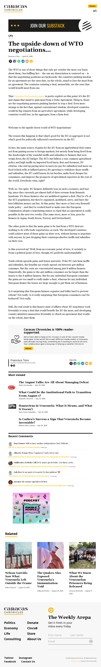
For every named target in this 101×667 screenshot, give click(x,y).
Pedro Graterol (10, 587)
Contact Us (28, 661)
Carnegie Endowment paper (29, 96)
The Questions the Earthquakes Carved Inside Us (28, 476)
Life (10, 36)
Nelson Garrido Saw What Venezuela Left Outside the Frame (18, 578)
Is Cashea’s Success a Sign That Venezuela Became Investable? (55, 420)
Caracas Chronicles (76, 591)
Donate (92, 6)
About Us (34, 639)
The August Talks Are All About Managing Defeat (54, 382)
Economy (11, 628)
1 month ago (73, 457)
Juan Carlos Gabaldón (27, 412)
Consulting (12, 639)
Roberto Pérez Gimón (27, 425)
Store (31, 633)
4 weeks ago (44, 447)
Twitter (9, 657)
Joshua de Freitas (43, 591)
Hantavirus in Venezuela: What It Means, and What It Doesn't (55, 407)
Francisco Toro (14, 56)
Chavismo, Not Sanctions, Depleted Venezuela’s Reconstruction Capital (38, 466)
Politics (9, 622)
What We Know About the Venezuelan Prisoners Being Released (80, 579)
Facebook (10, 661)
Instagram (25, 657)
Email (14, 366)
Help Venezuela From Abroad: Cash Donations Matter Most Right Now (37, 485)
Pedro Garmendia (25, 385)
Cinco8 (32, 628)
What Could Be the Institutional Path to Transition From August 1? (55, 394)
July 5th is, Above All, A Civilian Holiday (24, 447)
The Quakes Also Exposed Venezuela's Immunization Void (49, 579)
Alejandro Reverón (26, 398)
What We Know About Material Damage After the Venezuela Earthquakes (38, 457)
